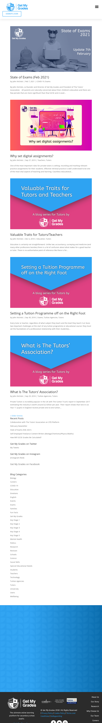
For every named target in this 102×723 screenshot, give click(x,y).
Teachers (41, 160)
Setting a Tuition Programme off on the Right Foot (47, 313)
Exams (48, 81)
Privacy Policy (47, 713)
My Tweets (14, 447)
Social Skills (15, 562)
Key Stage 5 (15, 535)
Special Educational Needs (21, 566)
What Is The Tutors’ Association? (34, 392)
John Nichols (18, 81)
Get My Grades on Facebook (25, 464)
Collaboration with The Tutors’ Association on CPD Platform (34, 422)
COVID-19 (40, 81)
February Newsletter (18, 426)
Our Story (95, 702)
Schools (13, 554)
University (14, 589)
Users (12, 592)
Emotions (14, 493)
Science (13, 558)
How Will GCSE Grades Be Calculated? (25, 437)
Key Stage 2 (15, 524)
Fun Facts (14, 512)
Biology (13, 478)
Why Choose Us (93, 711)
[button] (97, 7)
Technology (15, 577)
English (13, 497)
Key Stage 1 (15, 520)
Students (14, 570)
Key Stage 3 (15, 528)
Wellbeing (14, 596)
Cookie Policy (59, 713)
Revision (13, 550)
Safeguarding (56, 716)
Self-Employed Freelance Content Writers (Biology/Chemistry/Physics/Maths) (42, 434)
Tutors (48, 160)
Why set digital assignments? (31, 156)
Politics (13, 543)
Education (41, 239)
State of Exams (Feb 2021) (29, 77)
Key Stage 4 (15, 531)
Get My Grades (16, 516)
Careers (13, 482)
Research (14, 547)
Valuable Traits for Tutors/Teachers (36, 234)
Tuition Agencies (51, 317)
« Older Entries (16, 416)
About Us (95, 697)
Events (13, 501)
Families (13, 508)
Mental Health (16, 539)
